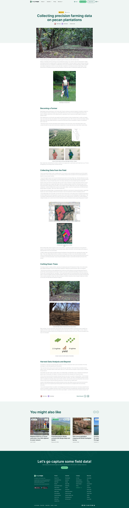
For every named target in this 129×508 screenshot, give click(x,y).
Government (67, 489)
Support (88, 485)
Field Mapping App (68, 497)
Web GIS (55, 483)
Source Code (89, 489)
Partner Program (79, 483)
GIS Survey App (67, 499)
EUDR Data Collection (68, 491)
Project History (56, 487)
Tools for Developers (57, 489)
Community (89, 487)
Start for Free (64, 467)
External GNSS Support (58, 485)
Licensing (52, 505)
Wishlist (88, 495)
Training (88, 481)
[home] (34, 1)
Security (55, 505)
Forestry (66, 487)
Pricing (54, 1)
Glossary (88, 497)
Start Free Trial (82, 1)
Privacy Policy (42, 505)
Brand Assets (89, 491)
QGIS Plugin (56, 481)
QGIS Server (56, 499)
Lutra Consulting (36, 505)
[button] (43, 1)
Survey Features (57, 493)
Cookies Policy (47, 505)
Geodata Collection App (69, 495)
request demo (91, 1)
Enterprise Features (57, 495)
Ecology (66, 481)
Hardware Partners (79, 481)
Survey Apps (89, 499)
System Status (89, 493)
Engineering (67, 485)
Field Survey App (68, 493)
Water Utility (67, 483)
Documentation (89, 483)
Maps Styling (56, 491)
